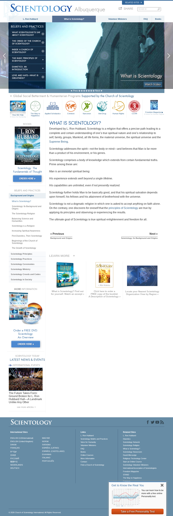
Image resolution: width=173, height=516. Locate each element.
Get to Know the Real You (128, 485)
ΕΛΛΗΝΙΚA (46, 454)
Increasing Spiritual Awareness (26, 231)
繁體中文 (14, 462)
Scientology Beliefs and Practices (94, 439)
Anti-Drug (102, 114)
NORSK (45, 441)
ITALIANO (46, 458)
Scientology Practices (21, 259)
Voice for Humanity (88, 442)
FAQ (146, 19)
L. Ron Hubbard (30, 19)
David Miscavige (130, 455)
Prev (75, 90)
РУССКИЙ (14, 458)
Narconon (87, 114)
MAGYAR (46, 438)
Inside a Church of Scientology (22, 51)
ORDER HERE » (27, 178)
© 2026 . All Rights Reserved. (35, 512)
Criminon (71, 114)
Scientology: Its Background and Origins (26, 207)
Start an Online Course (132, 462)
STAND (126, 475)
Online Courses (87, 455)
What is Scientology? (74, 19)
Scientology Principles (21, 254)
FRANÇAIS (15, 448)
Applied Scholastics (53, 114)
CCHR (134, 114)
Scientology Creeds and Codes (26, 274)
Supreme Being (58, 141)
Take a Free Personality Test (138, 511)
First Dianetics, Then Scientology (27, 236)
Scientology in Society (21, 279)
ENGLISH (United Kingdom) (21, 441)
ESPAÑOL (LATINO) (50, 448)
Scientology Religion (131, 445)
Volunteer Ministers (117, 19)
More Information (87, 458)
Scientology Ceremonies (22, 264)
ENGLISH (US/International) (21, 438)
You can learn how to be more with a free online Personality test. (152, 493)
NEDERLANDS (16, 465)
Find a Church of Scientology (92, 465)
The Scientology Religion (23, 213)
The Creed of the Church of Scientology (26, 42)
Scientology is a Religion (23, 226)
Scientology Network (131, 442)
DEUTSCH (14, 468)
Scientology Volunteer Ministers (136, 465)
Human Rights (118, 114)
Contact (84, 462)
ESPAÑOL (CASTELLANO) (53, 451)
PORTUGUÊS (48, 461)
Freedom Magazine (154, 113)
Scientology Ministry (20, 269)
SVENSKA (46, 445)
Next (97, 90)
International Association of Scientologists (140, 468)
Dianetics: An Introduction (20, 68)
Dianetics (127, 439)
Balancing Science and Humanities (22, 220)
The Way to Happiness (35, 114)
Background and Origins (22, 195)
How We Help (18, 115)
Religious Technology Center (134, 458)
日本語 (13, 455)
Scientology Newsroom (132, 452)
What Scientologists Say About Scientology (26, 34)
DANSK (13, 445)
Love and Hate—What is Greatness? (25, 77)
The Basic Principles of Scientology (24, 59)
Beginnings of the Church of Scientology (24, 242)
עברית (13, 451)
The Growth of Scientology (24, 248)
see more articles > (26, 407)
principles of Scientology (123, 208)
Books (158, 19)
